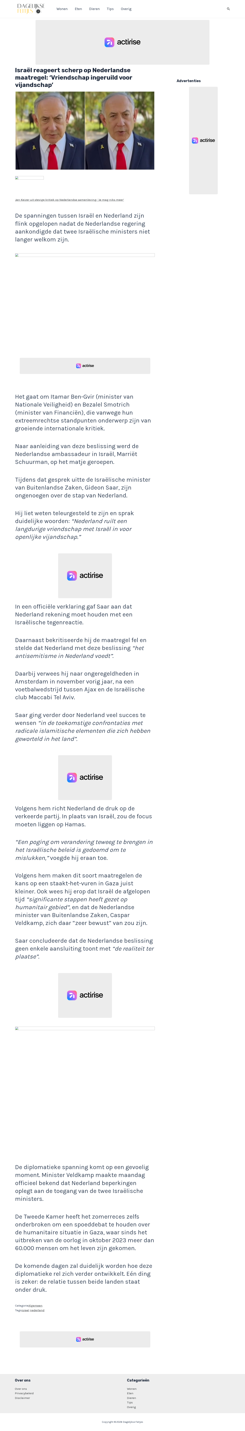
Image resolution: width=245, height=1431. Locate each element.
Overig (131, 1407)
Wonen (132, 1388)
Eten (130, 1393)
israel (25, 1310)
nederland (37, 1310)
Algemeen (35, 1305)
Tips (130, 1402)
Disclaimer (22, 1398)
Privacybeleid (24, 1393)
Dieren (131, 1398)
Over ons (21, 1388)
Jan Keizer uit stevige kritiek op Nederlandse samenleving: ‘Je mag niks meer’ (69, 199)
